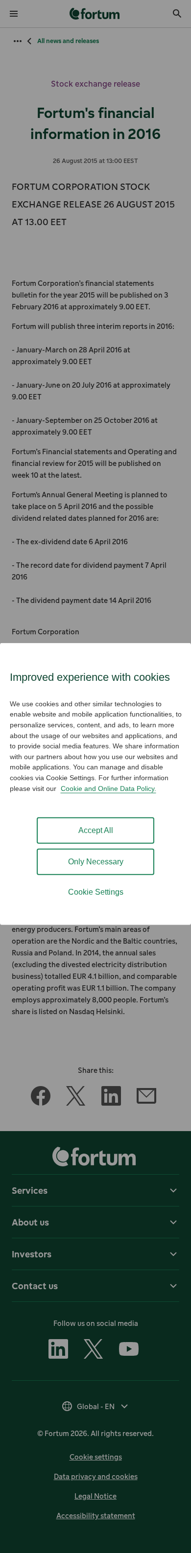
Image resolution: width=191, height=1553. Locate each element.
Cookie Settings (95, 892)
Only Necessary (95, 862)
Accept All (95, 830)
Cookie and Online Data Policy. (108, 788)
